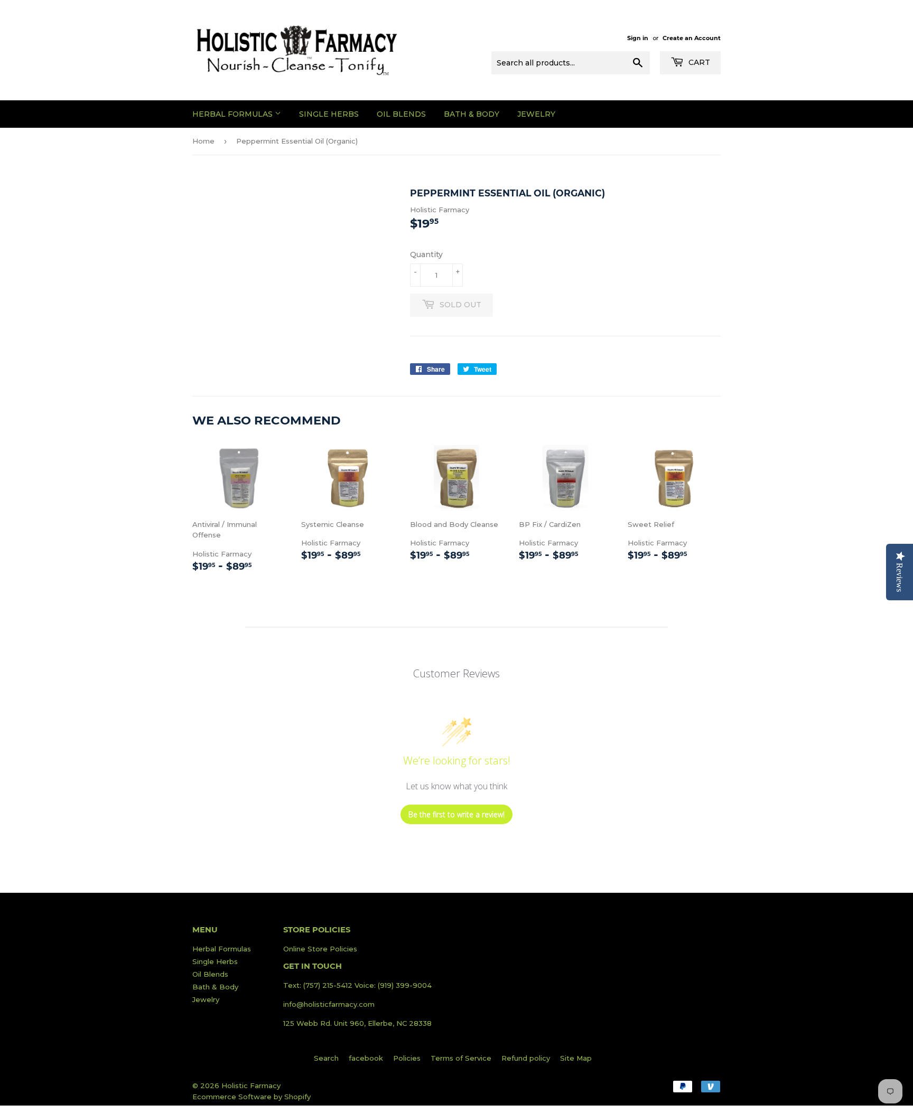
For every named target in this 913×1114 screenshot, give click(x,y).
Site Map (576, 1058)
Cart (698, 62)
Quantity (426, 254)
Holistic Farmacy (238, 547)
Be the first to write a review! (456, 814)
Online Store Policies (320, 949)
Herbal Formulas (233, 114)
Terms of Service (461, 1058)
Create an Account (692, 38)
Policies (407, 1058)
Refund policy (525, 1058)
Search (326, 1058)
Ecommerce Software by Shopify (251, 1096)
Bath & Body (471, 114)
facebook (366, 1058)
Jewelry (536, 114)
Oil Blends (401, 114)
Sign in (637, 38)
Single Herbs (329, 114)
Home (203, 141)
